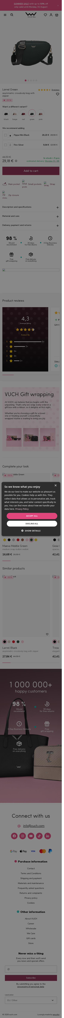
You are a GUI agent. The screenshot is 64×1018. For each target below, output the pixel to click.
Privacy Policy (22, 509)
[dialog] (30, 509)
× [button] (55, 485)
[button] (30, 530)
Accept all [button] (32, 516)
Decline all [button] (32, 523)
